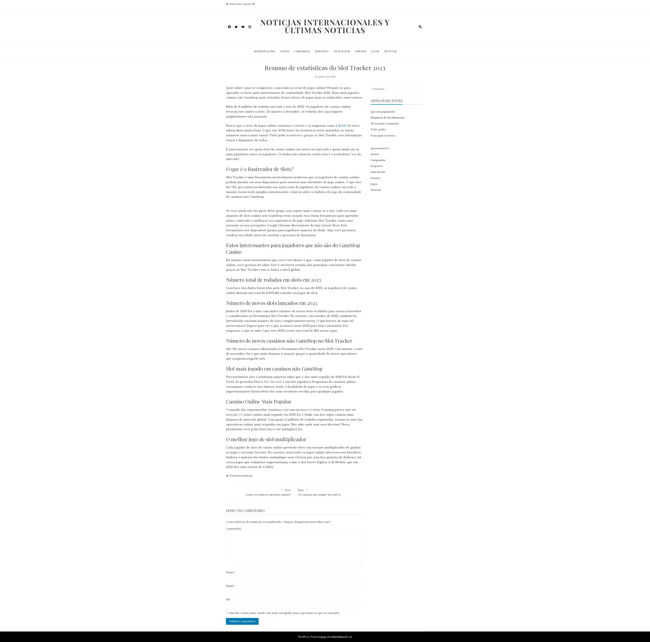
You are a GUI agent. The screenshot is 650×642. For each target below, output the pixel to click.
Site (228, 599)
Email (230, 585)
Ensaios (360, 51)
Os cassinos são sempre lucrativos (319, 492)
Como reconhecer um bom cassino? (268, 492)
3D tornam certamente (385, 123)
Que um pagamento (383, 111)
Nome (231, 572)
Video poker (378, 129)
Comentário (233, 528)
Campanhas (302, 51)
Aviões (284, 51)
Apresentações (264, 51)
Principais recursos (383, 135)
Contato (322, 637)
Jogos (375, 51)
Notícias (390, 51)
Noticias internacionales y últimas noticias (325, 26)
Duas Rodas (342, 51)
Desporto (322, 51)
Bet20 (342, 125)
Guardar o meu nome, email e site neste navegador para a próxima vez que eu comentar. (284, 613)
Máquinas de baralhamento (388, 117)
